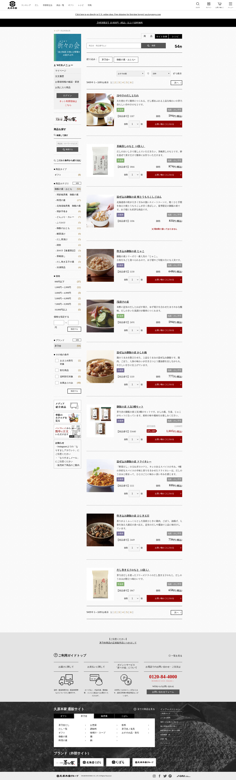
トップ (56, 31)
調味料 (93, 729)
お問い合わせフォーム (163, 692)
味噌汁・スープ (97, 733)
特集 (90, 5)
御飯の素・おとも (63, 189)
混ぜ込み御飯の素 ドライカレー (134, 461)
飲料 (124, 725)
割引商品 (70, 370)
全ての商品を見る (146, 709)
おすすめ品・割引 (130, 733)
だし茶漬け (62, 239)
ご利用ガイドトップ (72, 655)
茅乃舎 (106, 59)
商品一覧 (60, 5)
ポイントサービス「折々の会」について (126, 666)
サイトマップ (165, 743)
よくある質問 (165, 718)
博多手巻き (62, 211)
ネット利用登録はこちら (68, 103)
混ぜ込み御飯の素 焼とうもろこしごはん (139, 196)
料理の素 (61, 200)
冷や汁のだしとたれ (128, 95)
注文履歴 (59, 76)
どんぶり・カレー (65, 217)
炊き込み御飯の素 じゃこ (130, 251)
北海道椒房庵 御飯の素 (69, 206)
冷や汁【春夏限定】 (66, 250)
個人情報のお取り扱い (168, 726)
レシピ (81, 5)
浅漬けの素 (123, 301)
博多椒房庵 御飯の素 (68, 194)
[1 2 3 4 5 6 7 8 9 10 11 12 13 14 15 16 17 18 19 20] (134, 124)
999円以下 (59, 282)
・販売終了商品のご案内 (67, 465)
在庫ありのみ (70, 383)
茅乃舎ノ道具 (128, 729)
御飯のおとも (63, 228)
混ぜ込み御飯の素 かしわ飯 (132, 352)
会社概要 (163, 735)
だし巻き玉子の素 (65, 262)
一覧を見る (176, 656)
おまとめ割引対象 (70, 362)
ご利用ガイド (165, 713)
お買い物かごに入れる (164, 124)
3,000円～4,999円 (63, 293)
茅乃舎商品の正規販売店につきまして (118, 643)
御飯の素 (63, 736)
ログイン (67, 95)
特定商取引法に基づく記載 (170, 730)
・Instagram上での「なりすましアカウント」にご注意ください (67, 450)
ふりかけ (61, 222)
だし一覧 (63, 729)
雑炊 (59, 245)
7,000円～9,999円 (63, 304)
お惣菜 (93, 725)
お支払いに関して (96, 667)
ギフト (71, 5)
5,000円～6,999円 (63, 298)
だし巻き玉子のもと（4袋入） (133, 570)
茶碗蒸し (61, 256)
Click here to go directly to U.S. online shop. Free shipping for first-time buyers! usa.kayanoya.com (118, 14)
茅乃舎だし (64, 725)
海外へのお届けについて (169, 722)
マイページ (60, 70)
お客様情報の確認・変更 (67, 82)
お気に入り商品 (62, 87)
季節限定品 (47, 5)
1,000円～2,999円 (63, 287)
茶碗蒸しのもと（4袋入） (131, 146)
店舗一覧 (163, 739)
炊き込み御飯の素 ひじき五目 (133, 515)
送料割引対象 (70, 376)
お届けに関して (66, 667)
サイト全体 (161, 36)
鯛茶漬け (61, 234)
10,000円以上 (61, 310)
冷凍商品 (61, 267)
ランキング (26, 5)
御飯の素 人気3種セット (130, 406)
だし (37, 5)
